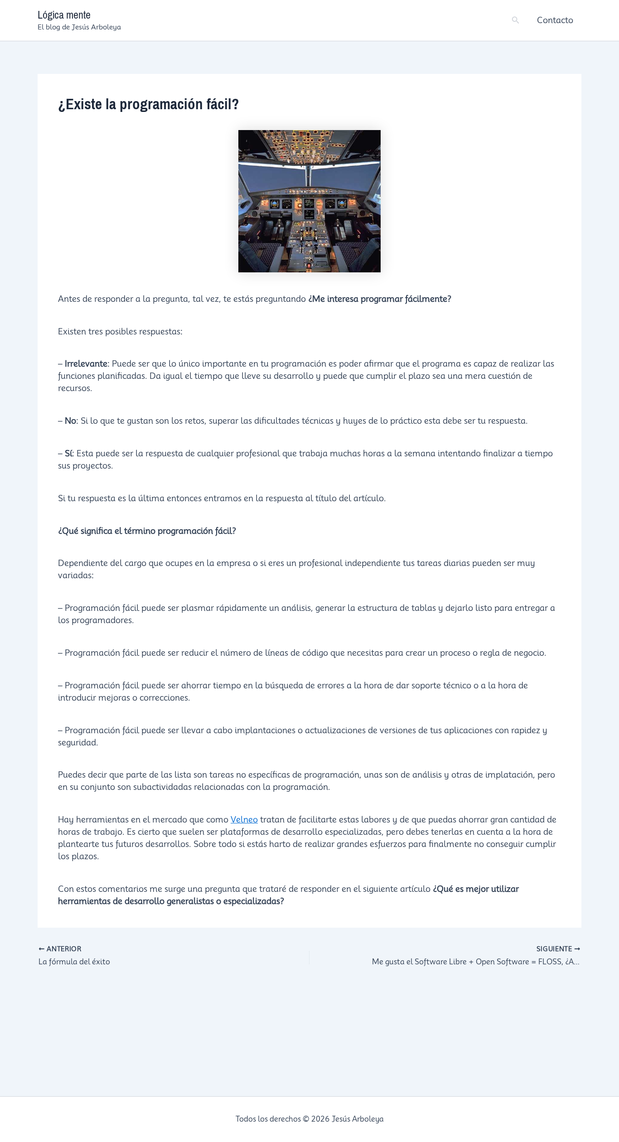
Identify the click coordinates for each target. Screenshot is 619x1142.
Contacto (555, 20)
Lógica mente (64, 15)
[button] (516, 20)
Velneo (244, 819)
